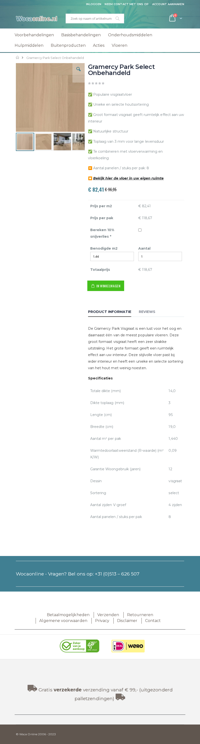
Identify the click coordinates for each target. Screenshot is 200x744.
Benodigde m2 (104, 248)
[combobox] (95, 18)
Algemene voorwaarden (63, 620)
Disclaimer (127, 620)
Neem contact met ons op (127, 4)
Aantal (144, 248)
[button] (78, 73)
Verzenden (108, 614)
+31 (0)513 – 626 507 (117, 574)
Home (18, 57)
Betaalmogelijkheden (68, 614)
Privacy (102, 620)
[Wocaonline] (36, 18)
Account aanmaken (168, 4)
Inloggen (93, 4)
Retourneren (140, 614)
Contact (153, 620)
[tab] (113, 312)
